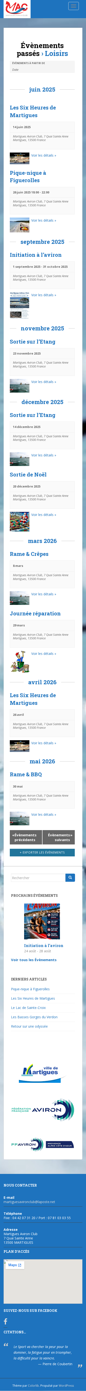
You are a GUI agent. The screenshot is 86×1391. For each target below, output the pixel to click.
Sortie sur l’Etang (32, 341)
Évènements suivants (60, 837)
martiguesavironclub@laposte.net (29, 1201)
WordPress (66, 1386)
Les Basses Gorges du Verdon (34, 1017)
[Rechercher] (70, 878)
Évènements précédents (24, 837)
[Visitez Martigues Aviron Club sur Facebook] (5, 1322)
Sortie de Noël (28, 474)
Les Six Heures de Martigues (33, 998)
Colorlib (33, 1386)
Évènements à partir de (28, 63)
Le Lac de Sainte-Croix (28, 1007)
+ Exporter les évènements (42, 852)
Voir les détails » (43, 155)
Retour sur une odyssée (29, 1026)
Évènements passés (40, 49)
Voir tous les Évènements (34, 959)
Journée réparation (35, 613)
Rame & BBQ (26, 774)
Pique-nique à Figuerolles (30, 989)
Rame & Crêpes (29, 553)
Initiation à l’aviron (36, 254)
